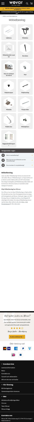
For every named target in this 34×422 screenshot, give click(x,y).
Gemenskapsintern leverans (10, 391)
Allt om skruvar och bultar (9, 379)
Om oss (3, 403)
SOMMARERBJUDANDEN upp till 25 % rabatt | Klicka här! (17, 12)
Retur (3, 370)
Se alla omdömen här (16, 337)
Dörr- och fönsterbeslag (10, 16)
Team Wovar (5, 406)
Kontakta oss (5, 373)
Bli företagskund (6, 388)
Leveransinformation (8, 367)
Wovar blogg (5, 409)
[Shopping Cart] (31, 3)
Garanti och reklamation (9, 376)
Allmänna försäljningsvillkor (10, 400)
